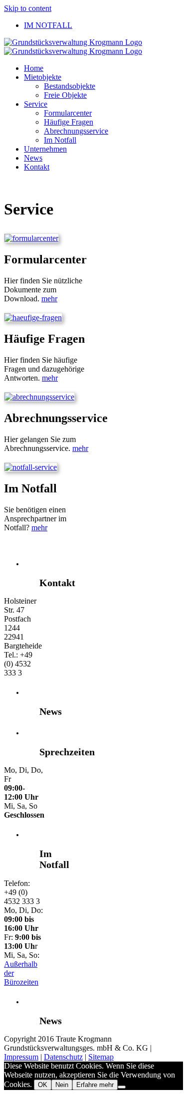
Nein (61, 1085)
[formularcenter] (31, 238)
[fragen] (33, 317)
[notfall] (30, 467)
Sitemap (101, 1057)
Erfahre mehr (95, 1085)
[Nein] (122, 1087)
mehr (49, 298)
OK (42, 1085)
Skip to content (27, 8)
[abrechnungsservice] (39, 397)
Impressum (21, 1057)
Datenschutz (63, 1057)
